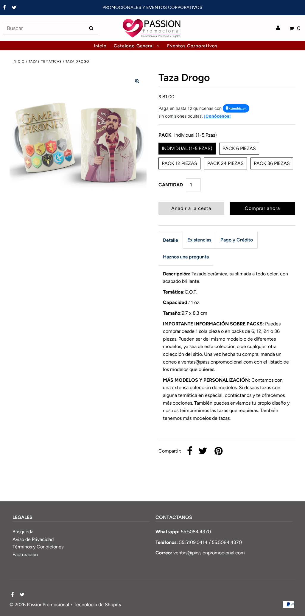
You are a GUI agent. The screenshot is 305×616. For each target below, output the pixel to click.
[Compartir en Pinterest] (218, 451)
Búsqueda (23, 531)
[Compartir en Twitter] (202, 451)
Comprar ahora (262, 208)
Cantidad (170, 185)
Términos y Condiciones (38, 547)
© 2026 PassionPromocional (39, 604)
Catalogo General (134, 46)
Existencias (199, 240)
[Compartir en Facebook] (189, 451)
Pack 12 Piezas (179, 163)
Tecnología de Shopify (97, 604)
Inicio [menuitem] (100, 46)
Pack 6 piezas (239, 148)
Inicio (19, 61)
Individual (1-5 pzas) (187, 148)
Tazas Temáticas (45, 61)
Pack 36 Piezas (272, 163)
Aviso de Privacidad (33, 539)
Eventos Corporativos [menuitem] (192, 46)
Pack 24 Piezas (225, 163)
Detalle (170, 240)
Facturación (25, 554)
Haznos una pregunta (186, 257)
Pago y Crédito (236, 240)
